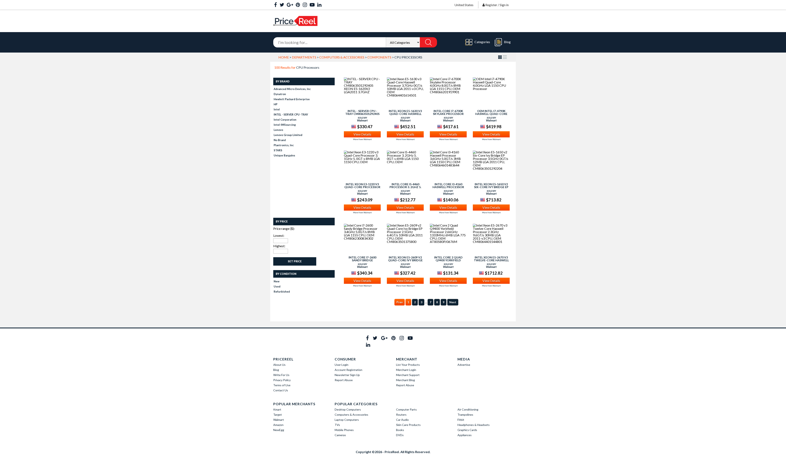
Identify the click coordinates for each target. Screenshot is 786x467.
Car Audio (402, 419)
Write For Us (281, 375)
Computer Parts (406, 409)
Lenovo (278, 129)
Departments (304, 57)
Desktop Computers (348, 409)
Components (379, 57)
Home (283, 57)
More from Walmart (362, 139)
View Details (362, 134)
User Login (341, 364)
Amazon (278, 425)
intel (277, 109)
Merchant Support (408, 375)
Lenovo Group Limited (288, 135)
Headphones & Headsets (473, 425)
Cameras (340, 435)
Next (452, 302)
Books (400, 430)
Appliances (464, 435)
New (276, 281)
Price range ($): (284, 228)
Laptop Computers (347, 419)
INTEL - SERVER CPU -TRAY (291, 114)
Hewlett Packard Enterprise (292, 99)
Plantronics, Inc (284, 145)
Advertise (463, 364)
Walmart (278, 419)
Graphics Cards (467, 430)
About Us (279, 364)
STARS (278, 150)
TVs (337, 425)
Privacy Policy (282, 380)
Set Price (295, 261)
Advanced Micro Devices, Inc (292, 89)
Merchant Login (406, 370)
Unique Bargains (284, 155)
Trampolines (465, 414)
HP (275, 104)
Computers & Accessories (341, 57)
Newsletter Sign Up (347, 375)
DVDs (400, 435)
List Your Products (408, 364)
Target (277, 414)
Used (277, 286)
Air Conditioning (467, 409)
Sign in (504, 5)
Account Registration (348, 370)
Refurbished (282, 291)
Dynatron (280, 94)
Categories (482, 42)
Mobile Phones (344, 430)
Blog (507, 42)
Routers (401, 414)
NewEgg (278, 430)
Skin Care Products (408, 425)
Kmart (277, 409)
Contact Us (280, 390)
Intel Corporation (285, 119)
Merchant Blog (405, 380)
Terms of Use (281, 385)
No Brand (280, 140)
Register (491, 5)
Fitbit (460, 419)
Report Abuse (344, 380)
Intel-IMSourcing (285, 124)
